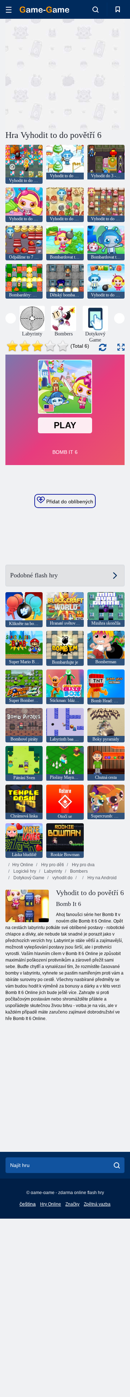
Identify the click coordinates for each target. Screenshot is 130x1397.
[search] (117, 1165)
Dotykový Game (28, 877)
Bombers (78, 871)
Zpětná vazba (97, 1204)
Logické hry (24, 871)
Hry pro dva (83, 864)
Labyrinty (52, 871)
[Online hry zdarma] (44, 9)
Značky (72, 1204)
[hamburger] (8, 9)
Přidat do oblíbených (69, 501)
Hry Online (22, 864)
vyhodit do (62, 877)
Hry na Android (101, 877)
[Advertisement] (97, 73)
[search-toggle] (95, 9)
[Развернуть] (121, 347)
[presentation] (10, 318)
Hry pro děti (52, 864)
